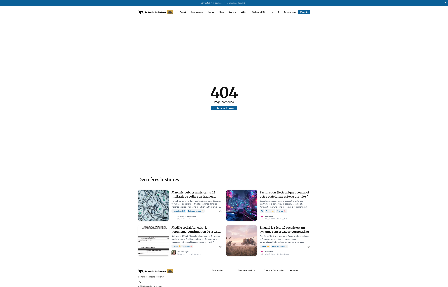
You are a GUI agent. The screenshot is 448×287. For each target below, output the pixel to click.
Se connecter (290, 12)
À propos (294, 270)
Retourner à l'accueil (226, 108)
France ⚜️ (270, 211)
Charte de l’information (274, 270)
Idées (221, 12)
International (197, 12)
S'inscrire (304, 12)
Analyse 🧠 (281, 211)
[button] (272, 12)
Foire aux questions (246, 270)
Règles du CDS (258, 12)
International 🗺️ (179, 211)
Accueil (183, 12)
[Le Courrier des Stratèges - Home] (156, 12)
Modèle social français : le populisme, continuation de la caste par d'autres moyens (196, 232)
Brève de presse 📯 (196, 211)
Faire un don (217, 270)
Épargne (232, 12)
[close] (445, 3)
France (211, 12)
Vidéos (244, 12)
